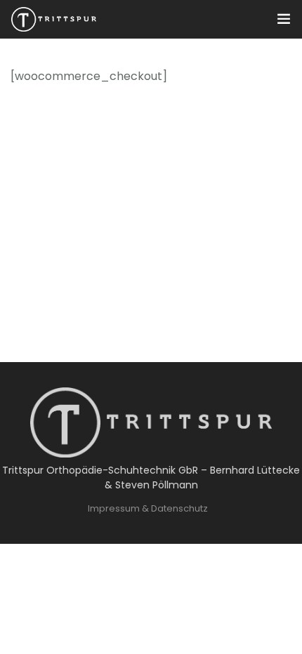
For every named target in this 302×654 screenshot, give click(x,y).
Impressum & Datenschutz (148, 508)
